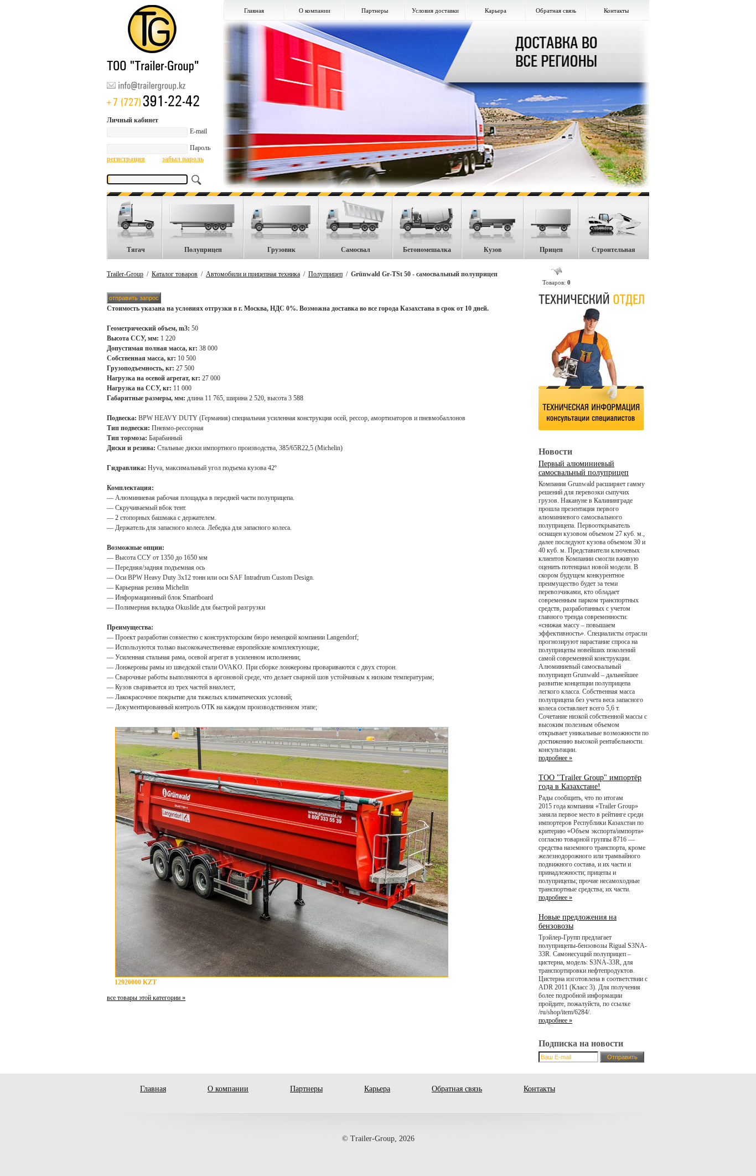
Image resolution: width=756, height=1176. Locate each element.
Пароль (200, 148)
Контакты (616, 10)
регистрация (126, 159)
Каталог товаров (175, 274)
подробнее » (555, 758)
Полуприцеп (325, 274)
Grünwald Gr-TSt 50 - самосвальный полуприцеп (424, 274)
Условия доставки (435, 10)
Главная (254, 10)
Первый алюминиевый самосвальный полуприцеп (583, 468)
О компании (314, 10)
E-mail (198, 131)
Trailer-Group (125, 274)
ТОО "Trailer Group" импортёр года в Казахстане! (589, 782)
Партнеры (374, 10)
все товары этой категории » (146, 998)
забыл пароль (183, 159)
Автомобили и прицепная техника (253, 274)
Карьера (495, 10)
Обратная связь (556, 10)
